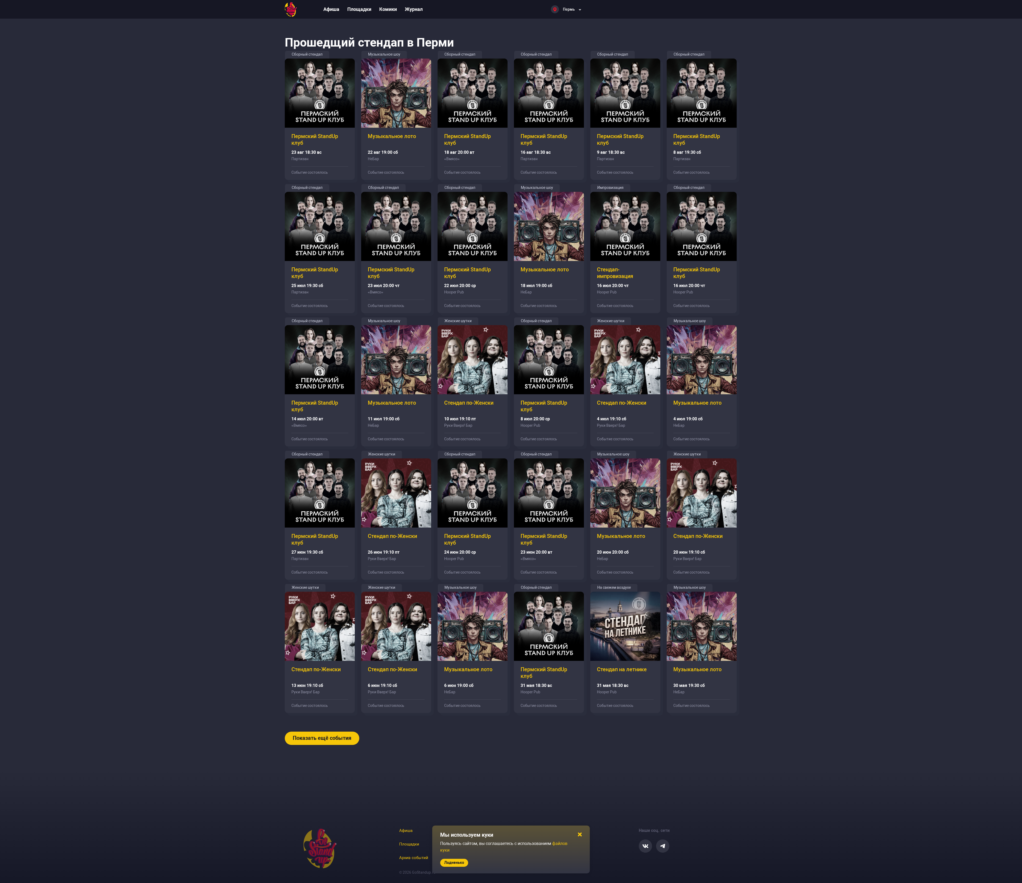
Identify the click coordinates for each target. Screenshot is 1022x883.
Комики (388, 9)
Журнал (414, 9)
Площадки (359, 9)
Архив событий (413, 857)
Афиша (331, 9)
